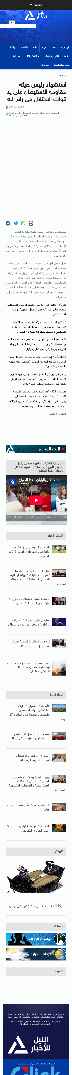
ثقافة (66, 56)
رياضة (12, 47)
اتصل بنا (24, 1024)
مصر (54, 47)
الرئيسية (65, 47)
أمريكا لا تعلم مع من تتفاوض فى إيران (37, 906)
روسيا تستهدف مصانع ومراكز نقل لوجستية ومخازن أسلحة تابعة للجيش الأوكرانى (28, 667)
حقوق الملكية (24, 1021)
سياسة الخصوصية (41, 1021)
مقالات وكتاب (32, 56)
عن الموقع (57, 1021)
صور (9, 1017)
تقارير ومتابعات (51, 56)
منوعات (45, 65)
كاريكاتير (58, 851)
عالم (35, 47)
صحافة (16, 56)
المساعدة (34, 1024)
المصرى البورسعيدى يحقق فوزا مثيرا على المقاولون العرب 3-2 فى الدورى (28, 552)
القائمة (38, 5)
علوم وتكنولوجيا (61, 65)
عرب (44, 47)
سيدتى (35, 1017)
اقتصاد (24, 47)
